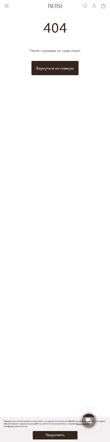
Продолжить (55, 435)
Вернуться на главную (55, 68)
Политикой (82, 423)
